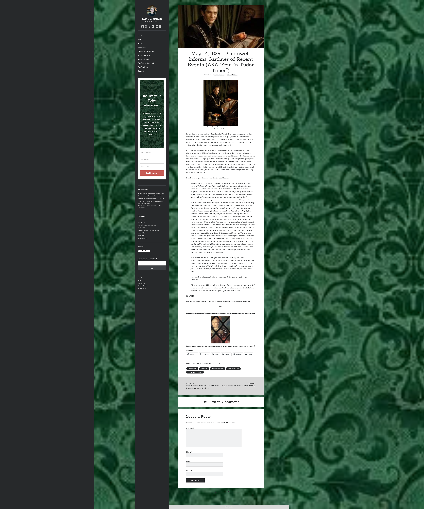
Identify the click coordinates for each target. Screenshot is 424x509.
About (140, 43)
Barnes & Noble (200, 313)
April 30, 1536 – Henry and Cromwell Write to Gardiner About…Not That (202, 386)
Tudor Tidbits (141, 233)
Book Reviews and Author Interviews (148, 230)
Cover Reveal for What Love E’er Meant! (149, 196)
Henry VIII (204, 368)
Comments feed (142, 286)
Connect (141, 71)
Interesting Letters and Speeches (147, 225)
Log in (139, 280)
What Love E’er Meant (146, 51)
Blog (139, 39)
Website (189, 470)
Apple (214, 313)
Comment (190, 428)
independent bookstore (233, 313)
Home (140, 35)
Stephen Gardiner (233, 368)
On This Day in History (195, 372)
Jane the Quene (143, 59)
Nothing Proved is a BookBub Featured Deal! (151, 193)
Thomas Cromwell (217, 368)
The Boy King (143, 67)
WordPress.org (142, 288)
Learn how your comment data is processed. (223, 492)
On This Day (141, 222)
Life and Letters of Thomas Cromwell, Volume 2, (204, 301)
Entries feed (141, 283)
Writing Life (141, 235)
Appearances (141, 220)
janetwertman (219, 75)
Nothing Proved (144, 55)
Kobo (209, 313)
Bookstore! (142, 47)
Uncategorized (142, 238)
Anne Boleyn (192, 368)
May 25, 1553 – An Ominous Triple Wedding (238, 385)
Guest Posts (141, 227)
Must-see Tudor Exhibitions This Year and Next (151, 198)
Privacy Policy (229, 507)
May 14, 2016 (232, 75)
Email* (188, 461)
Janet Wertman (152, 19)
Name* (189, 452)
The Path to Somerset (146, 63)
